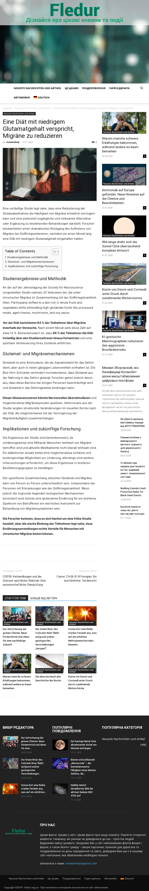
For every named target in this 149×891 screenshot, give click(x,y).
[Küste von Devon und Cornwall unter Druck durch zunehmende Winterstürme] (82, 663)
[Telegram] (42, 553)
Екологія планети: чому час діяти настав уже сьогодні (132, 510)
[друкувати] (78, 553)
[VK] (15, 553)
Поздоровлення (94, 88)
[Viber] (51, 553)
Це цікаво (72, 88)
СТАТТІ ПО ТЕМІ (15, 598)
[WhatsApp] (60, 553)
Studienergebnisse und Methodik (27, 257)
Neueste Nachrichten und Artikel (37, 88)
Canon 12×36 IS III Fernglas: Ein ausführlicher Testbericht (77, 578)
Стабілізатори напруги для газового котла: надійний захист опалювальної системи (132, 470)
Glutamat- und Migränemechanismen (31, 261)
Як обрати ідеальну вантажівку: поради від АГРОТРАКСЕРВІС (132, 422)
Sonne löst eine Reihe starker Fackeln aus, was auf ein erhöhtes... (33, 789)
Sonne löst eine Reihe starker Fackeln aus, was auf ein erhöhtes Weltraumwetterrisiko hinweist (82, 637)
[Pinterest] (33, 553)
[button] (141, 88)
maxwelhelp (12, 142)
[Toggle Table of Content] (53, 251)
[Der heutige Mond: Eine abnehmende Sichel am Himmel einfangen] (60, 745)
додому (7, 108)
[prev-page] (5, 696)
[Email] (69, 553)
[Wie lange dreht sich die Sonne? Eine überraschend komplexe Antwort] (124, 226)
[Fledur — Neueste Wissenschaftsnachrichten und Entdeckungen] (74, 13)
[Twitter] (24, 553)
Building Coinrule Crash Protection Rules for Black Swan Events (133, 492)
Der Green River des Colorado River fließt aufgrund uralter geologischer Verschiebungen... (32, 766)
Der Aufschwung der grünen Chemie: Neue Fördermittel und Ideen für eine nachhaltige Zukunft (16, 637)
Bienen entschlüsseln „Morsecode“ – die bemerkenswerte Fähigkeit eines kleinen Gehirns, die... (83, 766)
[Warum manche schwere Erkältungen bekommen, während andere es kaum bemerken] (17, 663)
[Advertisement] (74, 54)
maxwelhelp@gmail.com (81, 863)
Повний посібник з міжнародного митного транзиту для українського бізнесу (131, 444)
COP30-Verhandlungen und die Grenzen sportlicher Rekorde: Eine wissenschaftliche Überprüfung (24, 580)
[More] (87, 553)
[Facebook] (6, 553)
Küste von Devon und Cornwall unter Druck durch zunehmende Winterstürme (124, 293)
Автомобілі (22, 97)
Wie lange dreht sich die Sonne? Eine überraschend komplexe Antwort (121, 246)
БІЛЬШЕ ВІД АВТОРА (43, 598)
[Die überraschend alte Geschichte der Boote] (49, 663)
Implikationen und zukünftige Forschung (33, 266)
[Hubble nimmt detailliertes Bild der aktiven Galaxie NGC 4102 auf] (60, 788)
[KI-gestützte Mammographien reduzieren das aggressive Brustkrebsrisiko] (124, 321)
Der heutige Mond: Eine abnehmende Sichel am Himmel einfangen (84, 745)
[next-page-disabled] (11, 696)
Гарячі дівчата (119, 88)
